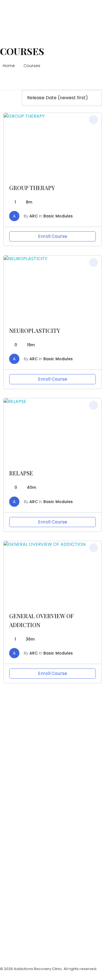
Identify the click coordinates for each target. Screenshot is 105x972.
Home (9, 65)
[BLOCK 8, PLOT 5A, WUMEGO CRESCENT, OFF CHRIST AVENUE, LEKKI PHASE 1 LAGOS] (7, 714)
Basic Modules (58, 216)
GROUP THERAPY (32, 187)
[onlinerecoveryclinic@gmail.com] (7, 786)
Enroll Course (52, 236)
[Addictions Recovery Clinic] (20, 13)
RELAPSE (21, 473)
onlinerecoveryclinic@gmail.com (36, 798)
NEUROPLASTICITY (34, 330)
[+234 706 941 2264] (7, 754)
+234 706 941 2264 (20, 766)
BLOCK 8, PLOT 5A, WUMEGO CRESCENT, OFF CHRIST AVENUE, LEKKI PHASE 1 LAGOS (48, 729)
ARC (33, 216)
